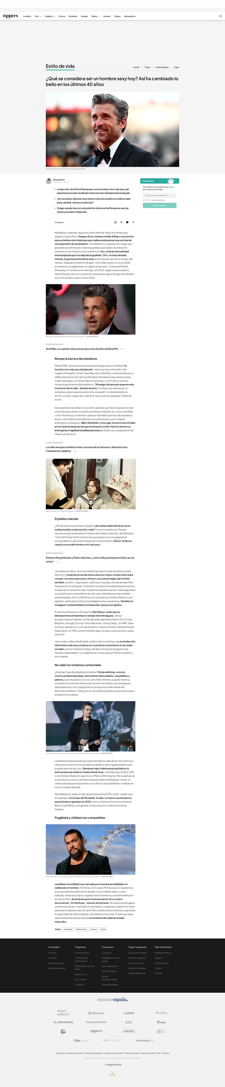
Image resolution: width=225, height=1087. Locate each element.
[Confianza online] (112, 1077)
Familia (136, 67)
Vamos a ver (81, 974)
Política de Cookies (131, 1053)
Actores (94, 929)
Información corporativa (74, 1053)
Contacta (106, 952)
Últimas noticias (56, 963)
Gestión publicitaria (148, 1053)
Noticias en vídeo (57, 968)
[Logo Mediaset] (112, 1001)
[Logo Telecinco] (96, 1013)
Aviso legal (60, 1053)
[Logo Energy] (161, 1022)
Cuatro (158, 968)
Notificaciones (109, 971)
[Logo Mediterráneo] (145, 1040)
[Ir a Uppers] (10, 16)
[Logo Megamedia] (113, 1065)
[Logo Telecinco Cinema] (129, 1031)
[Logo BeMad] (63, 1031)
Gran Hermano (82, 952)
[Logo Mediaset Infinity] (63, 1013)
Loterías (52, 957)
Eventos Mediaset (137, 968)
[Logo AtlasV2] (80, 1040)
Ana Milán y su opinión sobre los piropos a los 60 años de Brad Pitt (82, 348)
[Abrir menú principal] (220, 16)
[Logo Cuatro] (129, 1013)
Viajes (176, 67)
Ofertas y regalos (136, 957)
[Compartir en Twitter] (121, 222)
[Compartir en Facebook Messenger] (127, 222)
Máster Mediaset (110, 984)
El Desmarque (162, 963)
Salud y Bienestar (136, 973)
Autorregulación (110, 966)
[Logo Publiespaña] (112, 1040)
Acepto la (155, 200)
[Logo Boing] (128, 1022)
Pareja (147, 67)
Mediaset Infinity (163, 952)
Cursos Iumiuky (135, 963)
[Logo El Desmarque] (63, 1022)
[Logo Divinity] (162, 1013)
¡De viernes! (80, 979)
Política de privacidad (93, 1053)
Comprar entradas (137, 952)
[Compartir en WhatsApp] (115, 222)
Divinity (158, 973)
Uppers (158, 957)
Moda (103, 929)
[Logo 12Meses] (161, 1031)
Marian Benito (59, 180)
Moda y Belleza (162, 67)
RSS (158, 1053)
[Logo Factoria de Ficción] (96, 1022)
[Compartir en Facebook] (133, 222)
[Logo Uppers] (96, 1031)
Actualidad (68, 929)
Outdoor (79, 984)
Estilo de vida (60, 66)
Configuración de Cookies (113, 1053)
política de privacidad (158, 200)
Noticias (52, 952)
